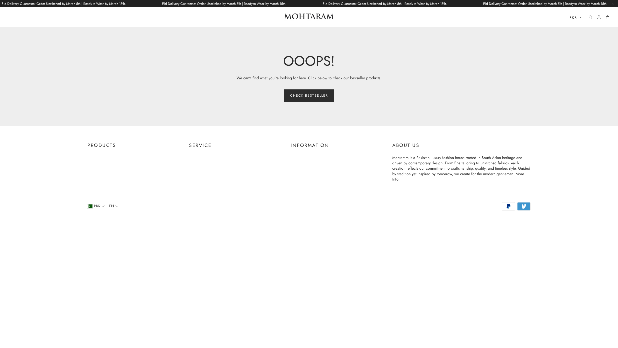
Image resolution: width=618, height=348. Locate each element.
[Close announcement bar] (613, 3)
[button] (10, 17)
